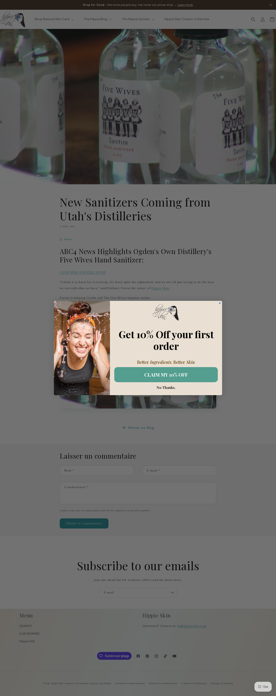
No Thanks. (166, 387)
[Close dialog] (219, 303)
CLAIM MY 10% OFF (166, 374)
